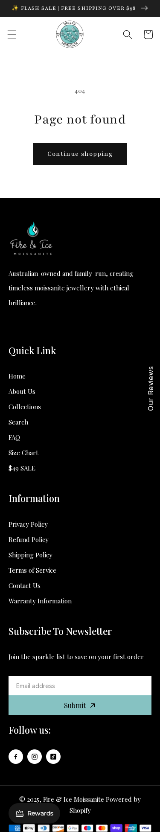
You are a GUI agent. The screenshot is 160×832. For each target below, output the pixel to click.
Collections (25, 406)
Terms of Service (32, 570)
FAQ (14, 437)
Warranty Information (40, 601)
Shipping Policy (30, 555)
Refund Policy (29, 539)
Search (18, 422)
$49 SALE (22, 468)
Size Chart (23, 452)
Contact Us (25, 585)
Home (17, 376)
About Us (22, 391)
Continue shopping (80, 153)
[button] (11, 34)
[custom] (16, 756)
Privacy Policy (28, 524)
